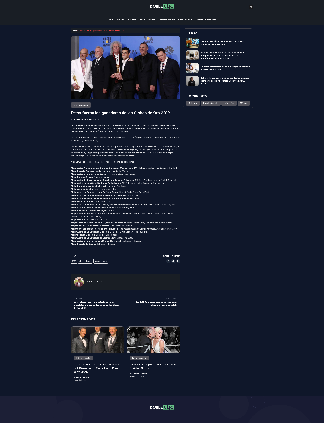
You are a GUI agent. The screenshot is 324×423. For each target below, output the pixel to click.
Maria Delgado (82, 377)
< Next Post (78, 299)
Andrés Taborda (81, 119)
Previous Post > (172, 299)
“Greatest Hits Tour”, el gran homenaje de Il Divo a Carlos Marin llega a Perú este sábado (97, 368)
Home (74, 31)
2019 (74, 261)
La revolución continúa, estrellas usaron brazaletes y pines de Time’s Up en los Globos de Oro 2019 (96, 305)
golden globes (101, 261)
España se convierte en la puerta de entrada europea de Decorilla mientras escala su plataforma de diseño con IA (223, 55)
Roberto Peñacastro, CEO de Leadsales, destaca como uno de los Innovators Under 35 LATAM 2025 (225, 81)
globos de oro (85, 261)
